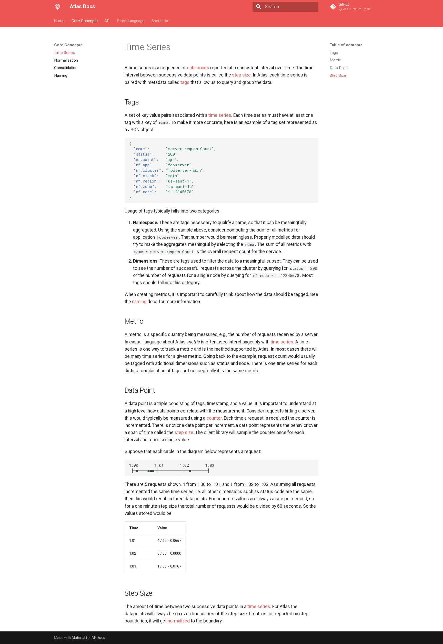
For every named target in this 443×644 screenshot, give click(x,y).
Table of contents (346, 45)
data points (198, 67)
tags (184, 82)
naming (139, 301)
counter (214, 418)
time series (219, 115)
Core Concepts (85, 20)
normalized (179, 620)
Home (59, 20)
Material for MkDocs (88, 638)
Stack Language (131, 20)
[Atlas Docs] (57, 6)
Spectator (160, 20)
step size (241, 75)
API (107, 20)
